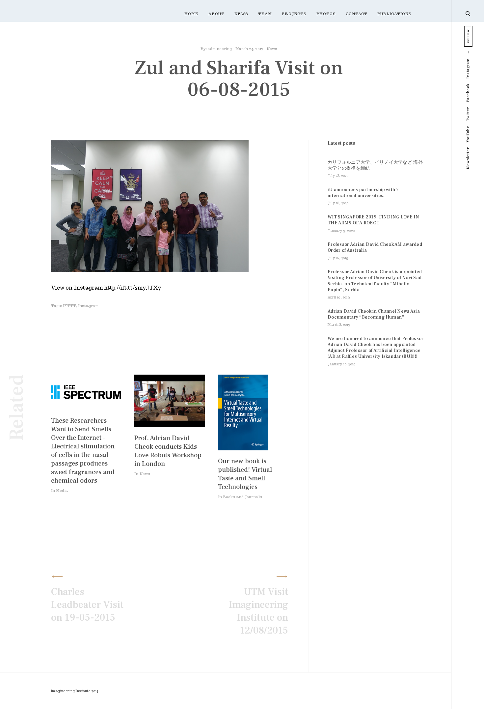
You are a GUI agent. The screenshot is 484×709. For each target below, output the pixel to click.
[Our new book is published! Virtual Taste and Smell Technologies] (243, 448)
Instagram (468, 68)
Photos (326, 14)
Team (265, 14)
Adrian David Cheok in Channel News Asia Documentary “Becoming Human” (374, 314)
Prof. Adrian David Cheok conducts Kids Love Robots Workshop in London (168, 451)
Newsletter (468, 158)
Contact (356, 14)
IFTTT (69, 305)
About (216, 14)
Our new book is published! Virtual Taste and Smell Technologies (245, 474)
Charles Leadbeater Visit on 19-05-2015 (87, 604)
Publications (394, 14)
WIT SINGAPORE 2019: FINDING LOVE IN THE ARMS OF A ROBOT (373, 220)
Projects (294, 14)
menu (468, 13)
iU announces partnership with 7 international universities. (363, 193)
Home (191, 14)
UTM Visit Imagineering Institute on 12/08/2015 (258, 611)
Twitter (468, 114)
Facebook (468, 92)
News (241, 14)
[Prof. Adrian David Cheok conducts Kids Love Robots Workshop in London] (169, 425)
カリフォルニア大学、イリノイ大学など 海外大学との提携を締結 (375, 165)
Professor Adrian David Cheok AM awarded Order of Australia (375, 247)
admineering (220, 48)
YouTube (468, 134)
